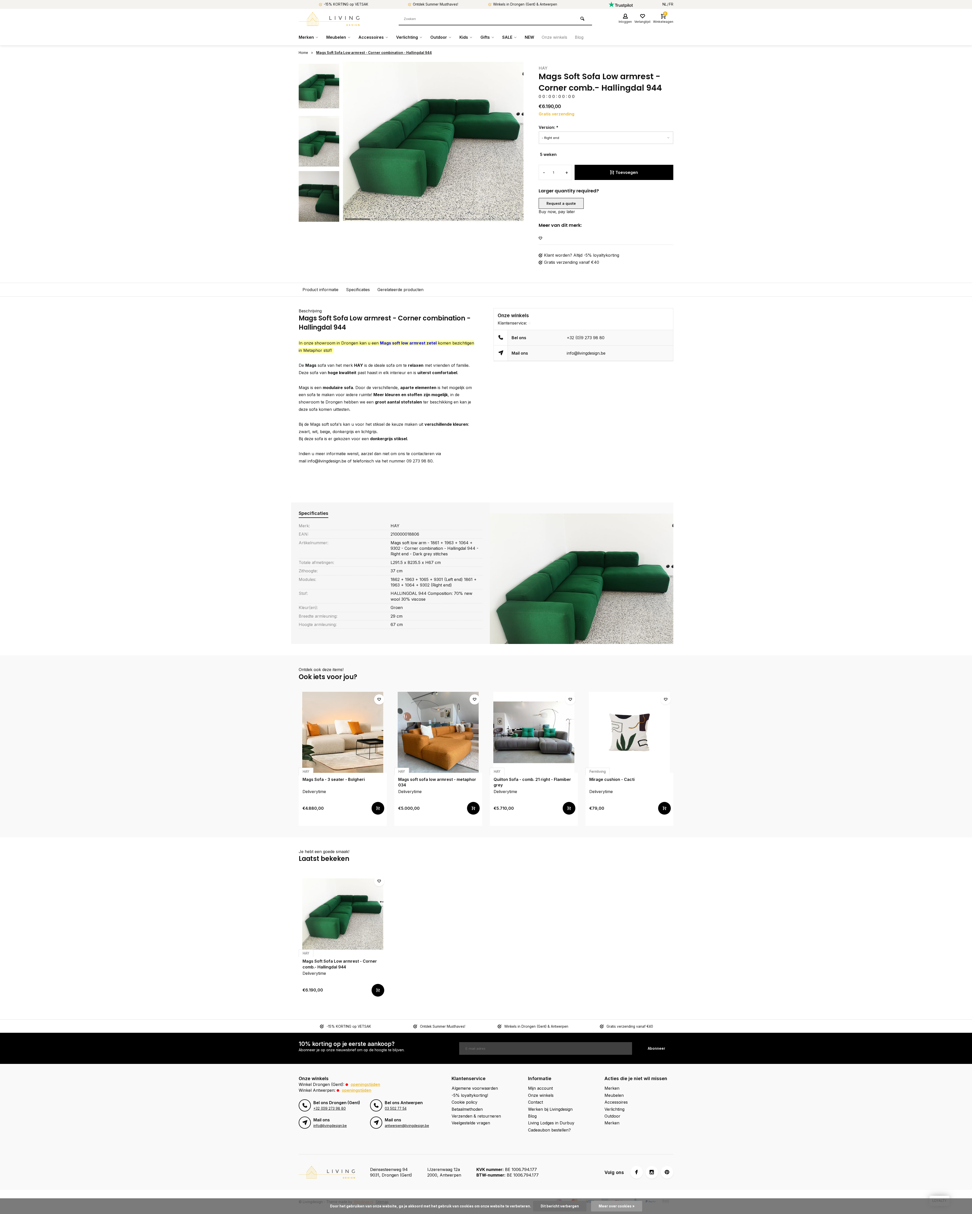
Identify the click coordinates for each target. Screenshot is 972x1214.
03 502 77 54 (396, 1108)
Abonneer (656, 1048)
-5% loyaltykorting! (470, 1095)
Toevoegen (626, 172)
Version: (548, 127)
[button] (319, 217)
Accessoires (371, 37)
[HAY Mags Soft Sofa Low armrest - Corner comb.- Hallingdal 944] (343, 914)
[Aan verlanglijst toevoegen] (540, 238)
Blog (579, 37)
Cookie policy (464, 1102)
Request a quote (561, 203)
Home (303, 53)
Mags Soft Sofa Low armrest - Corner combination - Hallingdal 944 (374, 53)
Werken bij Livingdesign (550, 1109)
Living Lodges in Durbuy (551, 1122)
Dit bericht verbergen (560, 1206)
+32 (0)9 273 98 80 (585, 337)
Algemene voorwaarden (475, 1088)
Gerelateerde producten (400, 289)
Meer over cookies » (617, 1206)
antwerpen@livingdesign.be (407, 1126)
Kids (463, 37)
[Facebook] (636, 1172)
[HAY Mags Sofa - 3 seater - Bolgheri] (343, 732)
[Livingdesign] (329, 19)
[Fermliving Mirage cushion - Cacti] (629, 732)
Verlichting (407, 37)
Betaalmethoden (467, 1109)
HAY (543, 68)
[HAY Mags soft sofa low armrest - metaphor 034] (438, 732)
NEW (529, 37)
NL (664, 4)
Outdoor (438, 37)
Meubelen (336, 37)
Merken (306, 37)
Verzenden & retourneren (476, 1116)
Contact (535, 1102)
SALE (507, 37)
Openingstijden (365, 1084)
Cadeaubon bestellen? (549, 1129)
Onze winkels (554, 37)
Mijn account (540, 1088)
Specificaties (358, 289)
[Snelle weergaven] (378, 808)
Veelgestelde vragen (471, 1122)
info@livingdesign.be (586, 353)
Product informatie (320, 289)
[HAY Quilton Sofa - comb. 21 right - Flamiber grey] (534, 732)
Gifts (485, 37)
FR (671, 4)
